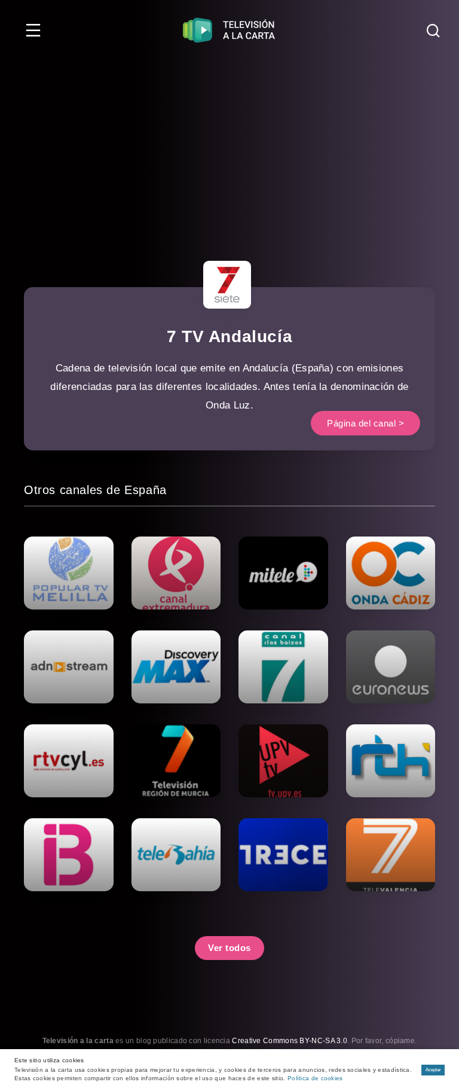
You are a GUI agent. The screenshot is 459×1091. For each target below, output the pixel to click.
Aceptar (433, 1069)
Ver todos (229, 948)
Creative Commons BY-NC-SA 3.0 (289, 1041)
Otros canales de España (95, 489)
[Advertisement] (229, 149)
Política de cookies (315, 1078)
